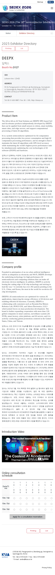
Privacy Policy (47, 567)
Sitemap (40, 2)
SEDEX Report (46, 21)
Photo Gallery (7, 56)
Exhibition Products (18, 21)
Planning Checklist (28, 31)
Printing (8, 48)
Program (31, 21)
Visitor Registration (9, 44)
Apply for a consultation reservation (27, 516)
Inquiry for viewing (9, 46)
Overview (5, 21)
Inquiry (26, 34)
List (22, 48)
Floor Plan (39, 44)
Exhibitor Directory (26, 44)
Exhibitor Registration (10, 31)
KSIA (38, 21)
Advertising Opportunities (12, 34)
